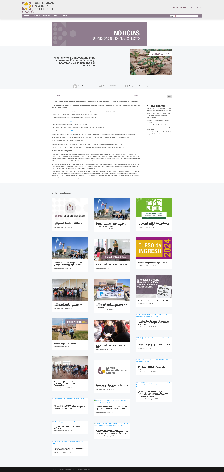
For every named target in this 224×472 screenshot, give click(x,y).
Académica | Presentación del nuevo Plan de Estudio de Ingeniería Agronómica (68, 383)
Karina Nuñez (86, 86)
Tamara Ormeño (144, 399)
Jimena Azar (59, 452)
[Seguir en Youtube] (197, 7)
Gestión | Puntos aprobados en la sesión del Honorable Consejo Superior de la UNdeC (111, 408)
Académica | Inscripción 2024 (65, 344)
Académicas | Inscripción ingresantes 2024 (110, 346)
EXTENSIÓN (56, 16)
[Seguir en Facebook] (194, 7)
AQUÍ (72, 131)
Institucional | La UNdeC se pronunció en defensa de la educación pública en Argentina (111, 305)
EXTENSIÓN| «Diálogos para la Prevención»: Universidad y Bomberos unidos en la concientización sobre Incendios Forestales (159, 115)
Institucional (138, 86)
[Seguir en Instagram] (191, 7)
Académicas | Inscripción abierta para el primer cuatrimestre (111, 265)
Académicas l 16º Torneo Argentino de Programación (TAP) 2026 (69, 449)
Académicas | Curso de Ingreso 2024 (152, 263)
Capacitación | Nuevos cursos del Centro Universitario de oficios (112, 386)
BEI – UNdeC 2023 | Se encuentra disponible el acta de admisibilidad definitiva (151, 367)
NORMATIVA (65, 16)
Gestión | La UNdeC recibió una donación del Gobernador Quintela (154, 345)
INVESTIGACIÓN (46, 16)
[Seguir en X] (200, 7)
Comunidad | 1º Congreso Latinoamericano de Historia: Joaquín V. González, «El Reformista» (69, 406)
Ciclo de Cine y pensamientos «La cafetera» (67, 427)
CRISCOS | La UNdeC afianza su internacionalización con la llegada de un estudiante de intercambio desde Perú (112, 431)
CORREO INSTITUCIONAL (180, 7)
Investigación (147, 86)
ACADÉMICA (37, 16)
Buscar (171, 16)
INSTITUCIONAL (27, 16)
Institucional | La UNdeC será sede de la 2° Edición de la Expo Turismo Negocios (153, 224)
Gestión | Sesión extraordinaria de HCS (153, 301)
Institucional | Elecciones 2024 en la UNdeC (68, 224)
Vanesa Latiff (101, 436)
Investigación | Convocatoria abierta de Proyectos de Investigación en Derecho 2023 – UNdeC (153, 322)
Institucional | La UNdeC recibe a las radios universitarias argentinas (68, 305)
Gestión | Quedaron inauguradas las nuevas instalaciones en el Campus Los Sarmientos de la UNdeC (69, 264)
